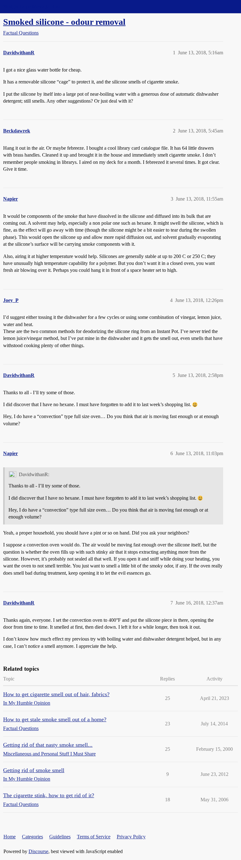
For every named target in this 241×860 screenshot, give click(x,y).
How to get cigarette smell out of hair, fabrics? (56, 694)
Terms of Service (93, 836)
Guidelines (60, 836)
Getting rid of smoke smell (33, 770)
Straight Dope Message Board (33, 6)
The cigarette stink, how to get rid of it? (48, 795)
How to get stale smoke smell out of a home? (54, 719)
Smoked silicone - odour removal (64, 22)
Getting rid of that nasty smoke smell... (48, 745)
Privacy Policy (131, 836)
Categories (32, 836)
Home (9, 836)
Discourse (38, 851)
